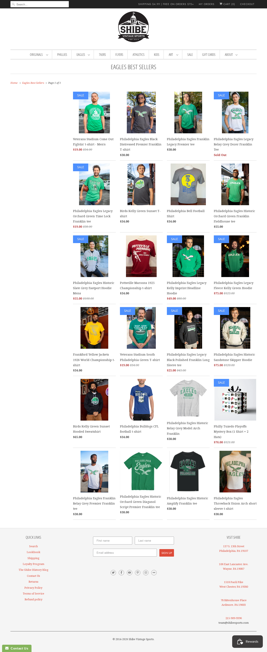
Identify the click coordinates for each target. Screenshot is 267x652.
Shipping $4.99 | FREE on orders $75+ (166, 4)
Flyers (119, 54)
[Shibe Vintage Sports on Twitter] (113, 572)
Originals (37, 54)
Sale (190, 54)
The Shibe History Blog (33, 570)
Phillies (62, 54)
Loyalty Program (33, 564)
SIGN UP (166, 553)
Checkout (247, 4)
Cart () (228, 4)
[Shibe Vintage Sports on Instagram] (146, 572)
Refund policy (33, 599)
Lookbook (33, 552)
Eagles (81, 54)
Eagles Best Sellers (133, 66)
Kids (156, 54)
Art (171, 54)
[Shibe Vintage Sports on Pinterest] (137, 572)
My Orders (206, 4)
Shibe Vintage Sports (141, 639)
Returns (33, 581)
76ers (102, 54)
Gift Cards (208, 54)
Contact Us (33, 576)
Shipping (33, 558)
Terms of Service (33, 593)
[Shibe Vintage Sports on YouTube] (129, 572)
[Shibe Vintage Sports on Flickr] (154, 572)
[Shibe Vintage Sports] (133, 28)
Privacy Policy (33, 588)
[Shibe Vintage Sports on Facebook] (121, 572)
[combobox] (39, 4)
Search (33, 546)
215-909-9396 (233, 618)
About (229, 54)
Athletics (139, 54)
